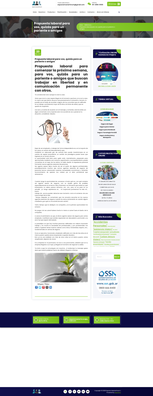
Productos (51, 12)
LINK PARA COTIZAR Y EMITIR (107, 86)
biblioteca (88, 25)
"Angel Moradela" (111, 226)
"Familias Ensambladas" (111, 244)
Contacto (90, 12)
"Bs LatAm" (115, 229)
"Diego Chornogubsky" (106, 239)
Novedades (73, 12)
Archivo (82, 12)
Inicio (35, 12)
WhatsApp (112, 4)
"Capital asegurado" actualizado (106, 232)
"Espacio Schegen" (99, 242)
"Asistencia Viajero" (102, 229)
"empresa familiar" (115, 239)
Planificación (61, 12)
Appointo (118, 392)
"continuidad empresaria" (101, 234)
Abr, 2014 (37, 52)
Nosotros (42, 12)
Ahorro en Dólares (103, 12)
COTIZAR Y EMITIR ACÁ (107, 162)
